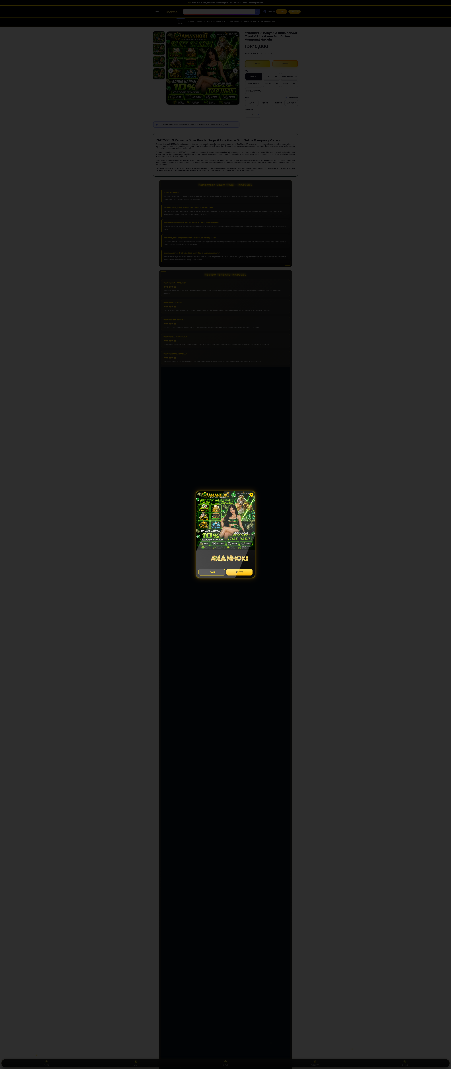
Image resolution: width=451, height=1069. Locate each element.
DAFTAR (239, 572)
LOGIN (212, 572)
